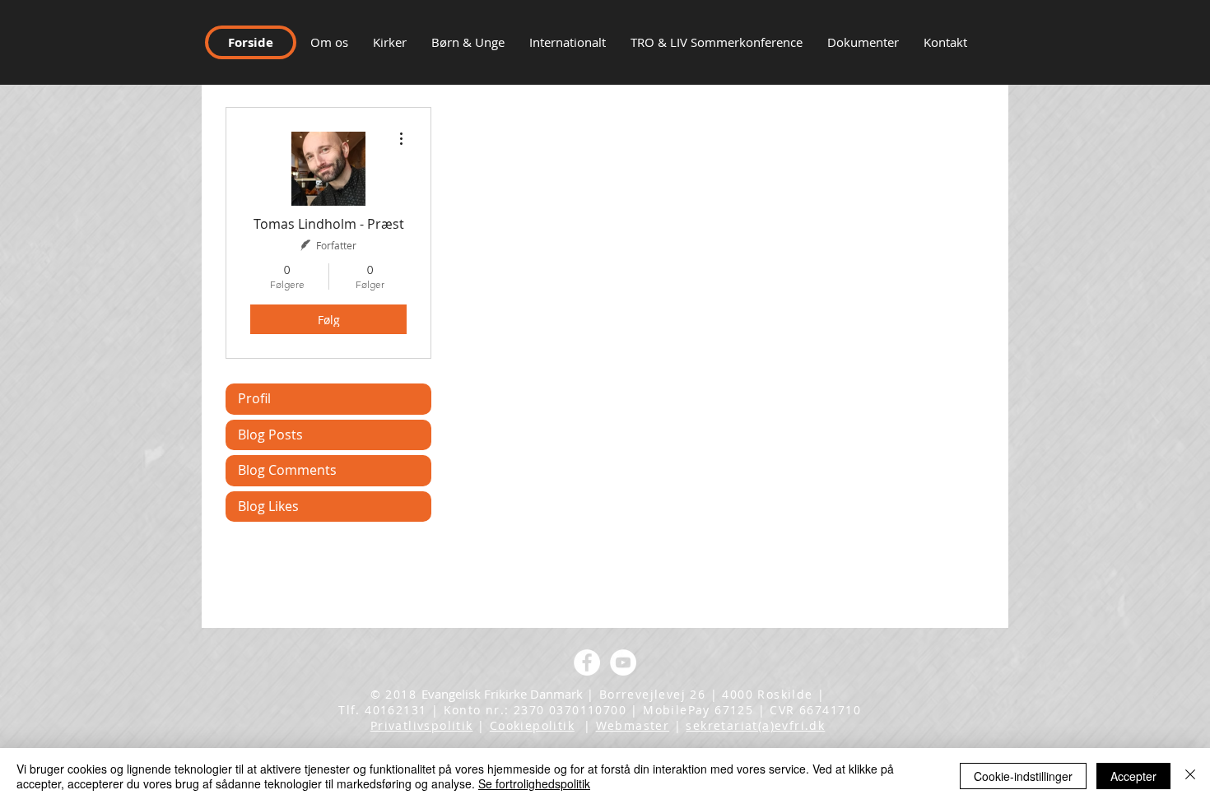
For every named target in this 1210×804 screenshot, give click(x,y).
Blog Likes (268, 506)
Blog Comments (287, 470)
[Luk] (1190, 776)
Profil (254, 398)
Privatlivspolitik (421, 725)
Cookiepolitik (532, 725)
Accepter (1133, 776)
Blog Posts (270, 434)
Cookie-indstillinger (1023, 776)
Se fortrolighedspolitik (534, 783)
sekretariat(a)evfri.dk (755, 725)
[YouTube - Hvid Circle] (623, 662)
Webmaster (633, 725)
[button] (945, 42)
